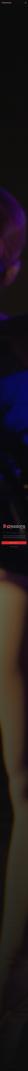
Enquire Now (13, 542)
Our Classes (14, 546)
